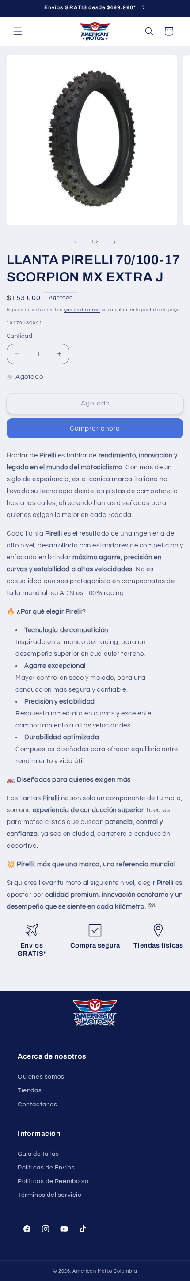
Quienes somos (41, 1077)
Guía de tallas (38, 1154)
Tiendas (30, 1090)
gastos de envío (82, 309)
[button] (17, 31)
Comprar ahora (95, 428)
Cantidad (19, 336)
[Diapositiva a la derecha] (114, 241)
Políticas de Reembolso (53, 1181)
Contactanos (37, 1104)
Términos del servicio (50, 1195)
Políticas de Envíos (46, 1168)
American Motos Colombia (104, 1271)
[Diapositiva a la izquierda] (75, 241)
